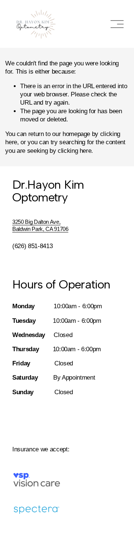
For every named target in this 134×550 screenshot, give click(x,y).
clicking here (75, 150)
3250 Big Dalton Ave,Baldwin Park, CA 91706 (40, 225)
